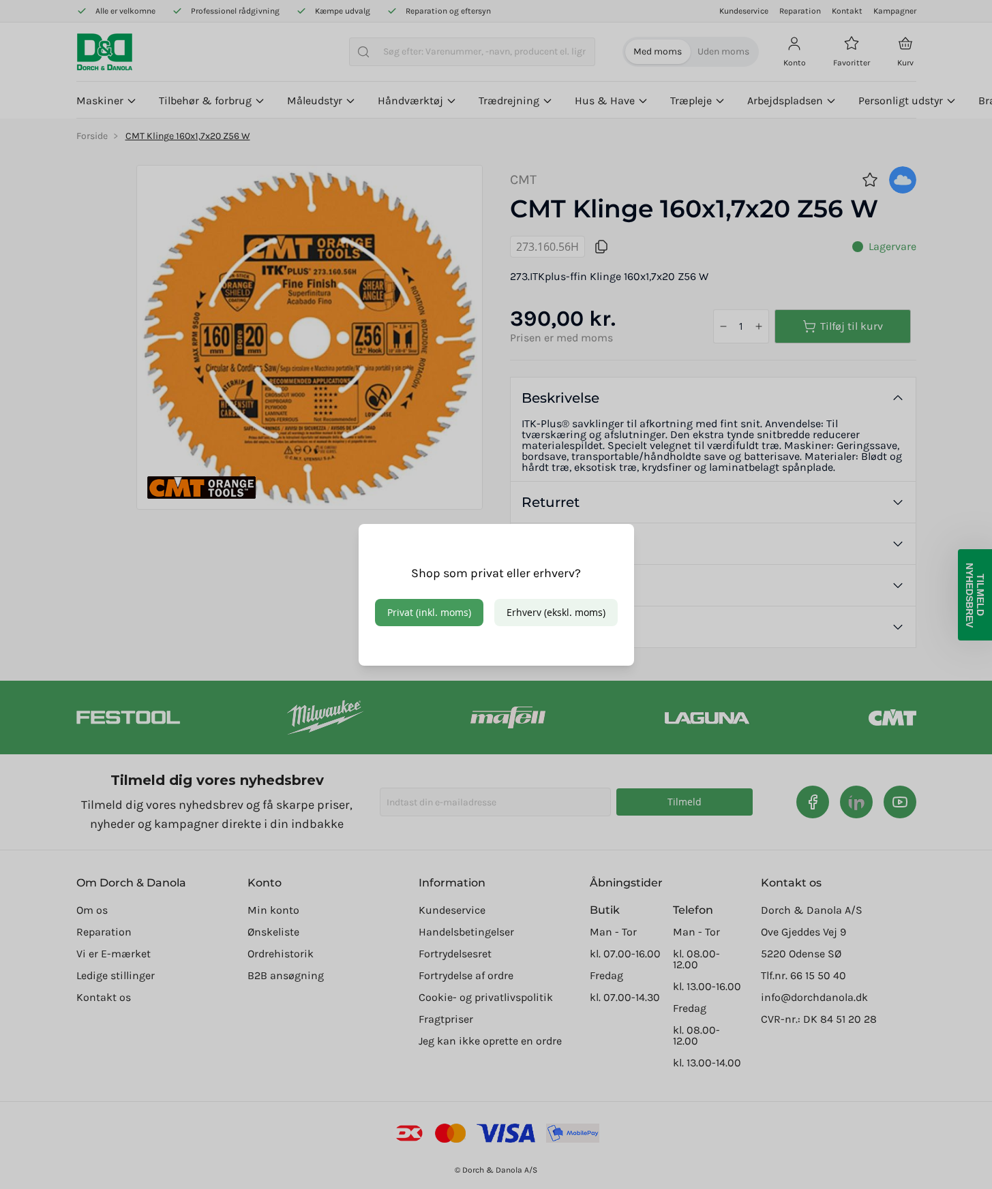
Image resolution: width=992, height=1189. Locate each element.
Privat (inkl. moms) (429, 612)
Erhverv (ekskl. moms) (556, 612)
